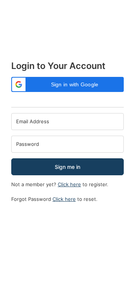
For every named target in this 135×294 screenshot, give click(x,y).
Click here (69, 184)
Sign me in (67, 167)
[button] (67, 84)
